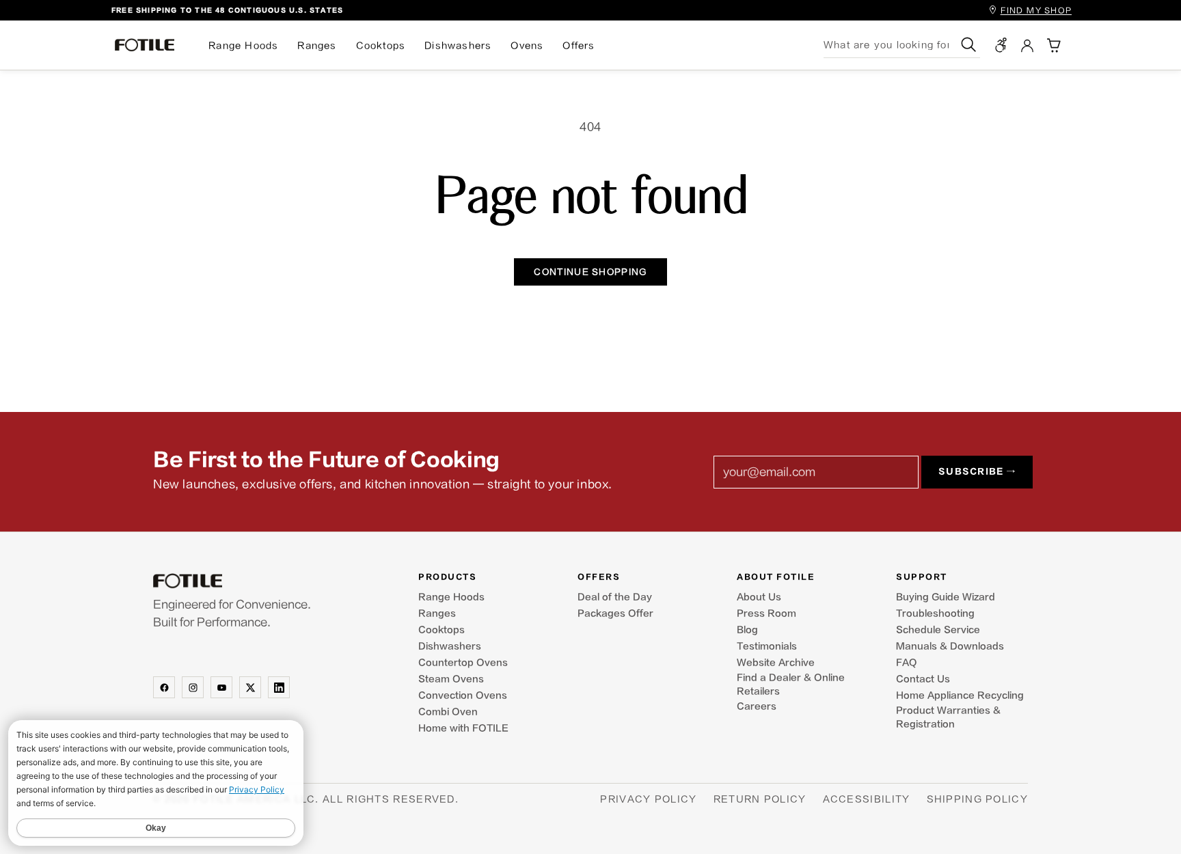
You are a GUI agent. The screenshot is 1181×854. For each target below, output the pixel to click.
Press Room (766, 613)
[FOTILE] (251, 581)
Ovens (527, 45)
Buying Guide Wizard (945, 597)
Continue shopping (590, 272)
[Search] (968, 44)
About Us (759, 597)
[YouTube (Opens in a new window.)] (221, 687)
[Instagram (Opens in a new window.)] (193, 687)
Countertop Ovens (463, 662)
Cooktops (381, 45)
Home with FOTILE (463, 728)
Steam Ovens (451, 679)
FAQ (906, 662)
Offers (578, 45)
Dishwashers (457, 45)
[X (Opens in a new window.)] (250, 687)
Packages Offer (615, 613)
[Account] (1027, 45)
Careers (756, 706)
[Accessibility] (1001, 45)
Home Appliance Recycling (960, 695)
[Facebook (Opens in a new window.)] (164, 687)
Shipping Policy (978, 799)
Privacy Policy (648, 799)
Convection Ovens (462, 695)
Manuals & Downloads (950, 646)
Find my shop (1036, 10)
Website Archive (776, 662)
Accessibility (866, 799)
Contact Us (923, 679)
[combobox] (891, 45)
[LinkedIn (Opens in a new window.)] (279, 687)
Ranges (316, 45)
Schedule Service (938, 629)
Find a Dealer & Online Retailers (791, 684)
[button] (1053, 45)
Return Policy (760, 799)
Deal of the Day (615, 597)
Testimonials (767, 646)
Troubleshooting (935, 613)
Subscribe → (977, 472)
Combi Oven (448, 711)
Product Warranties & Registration (948, 717)
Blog (747, 629)
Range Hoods (243, 45)
